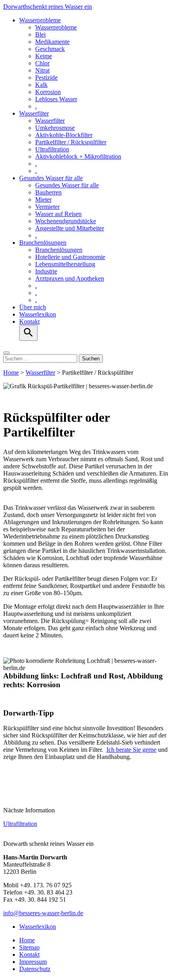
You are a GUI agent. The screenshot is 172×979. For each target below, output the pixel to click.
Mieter (43, 199)
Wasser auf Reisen (58, 213)
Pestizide (46, 77)
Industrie (46, 271)
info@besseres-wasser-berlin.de (43, 913)
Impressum (33, 961)
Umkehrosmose (55, 127)
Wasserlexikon (37, 314)
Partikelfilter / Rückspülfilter (70, 142)
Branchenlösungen (42, 242)
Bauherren (48, 192)
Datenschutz (34, 968)
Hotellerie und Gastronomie (70, 257)
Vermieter (47, 206)
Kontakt (29, 321)
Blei (40, 34)
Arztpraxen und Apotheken (69, 278)
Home (11, 372)
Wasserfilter (34, 113)
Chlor (42, 63)
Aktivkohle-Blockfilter (63, 135)
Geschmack (50, 48)
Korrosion (48, 91)
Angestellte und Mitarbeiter (69, 228)
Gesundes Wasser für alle (51, 178)
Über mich (32, 307)
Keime (43, 56)
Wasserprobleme (40, 20)
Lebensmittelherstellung (65, 264)
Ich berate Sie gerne (131, 749)
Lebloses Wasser (56, 99)
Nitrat (42, 70)
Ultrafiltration (52, 149)
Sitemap (29, 947)
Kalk (41, 84)
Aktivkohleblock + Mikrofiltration (78, 156)
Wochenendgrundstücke (65, 221)
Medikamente (52, 41)
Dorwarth (47, 6)
